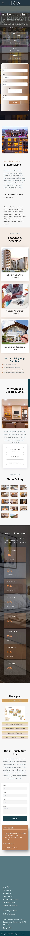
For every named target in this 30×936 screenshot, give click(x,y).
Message (4, 95)
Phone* (4, 792)
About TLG (6, 887)
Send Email (15, 819)
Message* (5, 806)
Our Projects (7, 893)
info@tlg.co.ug (11, 914)
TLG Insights (7, 890)
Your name (4, 67)
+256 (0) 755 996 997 (11, 911)
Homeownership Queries (10, 905)
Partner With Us (7, 896)
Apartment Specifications (10, 899)
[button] (3, 713)
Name (4, 785)
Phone (3, 74)
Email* (4, 799)
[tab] (15, 700)
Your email (4, 81)
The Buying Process (9, 902)
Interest (9, 88)
